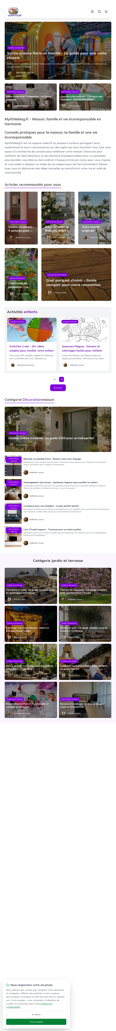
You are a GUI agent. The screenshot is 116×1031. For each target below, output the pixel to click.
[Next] (61, 379)
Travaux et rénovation (56, 275)
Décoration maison (15, 92)
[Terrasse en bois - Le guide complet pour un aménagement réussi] (31, 586)
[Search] (99, 11)
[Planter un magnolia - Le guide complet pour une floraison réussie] (85, 586)
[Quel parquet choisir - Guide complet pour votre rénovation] (76, 274)
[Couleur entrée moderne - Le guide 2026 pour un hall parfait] (58, 429)
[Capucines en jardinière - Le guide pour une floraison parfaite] (21, 274)
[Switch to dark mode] (106, 11)
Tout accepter (36, 1021)
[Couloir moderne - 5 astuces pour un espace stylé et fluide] (21, 218)
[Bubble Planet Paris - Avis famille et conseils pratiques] (31, 700)
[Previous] (54, 379)
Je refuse (36, 1014)
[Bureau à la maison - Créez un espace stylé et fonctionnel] (85, 700)
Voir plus (58, 387)
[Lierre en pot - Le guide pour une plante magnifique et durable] (31, 662)
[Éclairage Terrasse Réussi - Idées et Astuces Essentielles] (31, 624)
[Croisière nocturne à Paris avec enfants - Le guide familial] (85, 662)
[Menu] (92, 12)
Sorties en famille (16, 48)
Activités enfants (17, 321)
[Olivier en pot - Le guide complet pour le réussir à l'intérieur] (85, 624)
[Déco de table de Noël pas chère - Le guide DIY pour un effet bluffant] (58, 218)
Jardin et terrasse (17, 278)
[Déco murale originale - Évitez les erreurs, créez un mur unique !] (94, 218)
